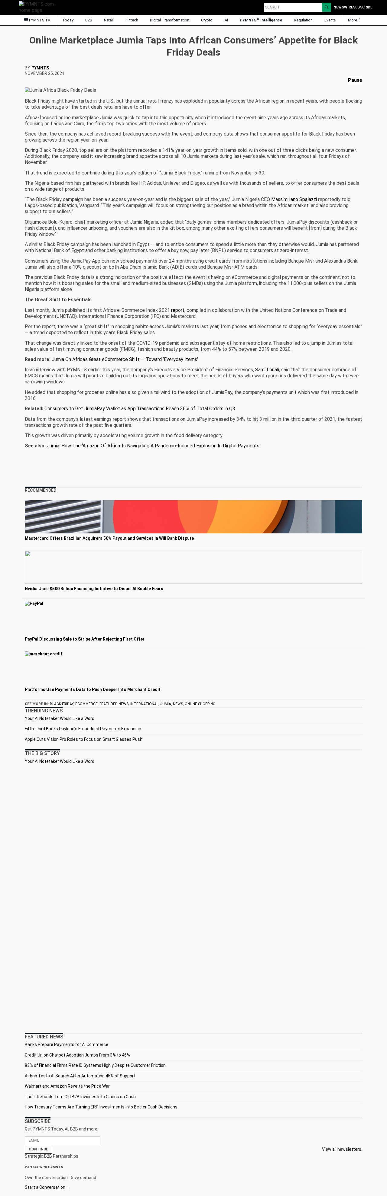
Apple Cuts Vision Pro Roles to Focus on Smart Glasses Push (83, 739)
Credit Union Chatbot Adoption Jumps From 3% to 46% (77, 1055)
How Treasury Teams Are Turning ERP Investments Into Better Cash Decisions (101, 1107)
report (177, 310)
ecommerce (86, 704)
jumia (165, 704)
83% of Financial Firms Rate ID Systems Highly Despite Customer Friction (95, 1065)
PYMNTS (40, 68)
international (144, 704)
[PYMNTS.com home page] (38, 7)
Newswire (343, 7)
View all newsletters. (342, 1149)
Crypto (207, 20)
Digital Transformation (169, 20)
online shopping (200, 704)
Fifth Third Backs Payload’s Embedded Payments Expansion (83, 728)
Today (67, 20)
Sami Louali (267, 370)
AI (226, 20)
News (178, 704)
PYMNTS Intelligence (261, 19)
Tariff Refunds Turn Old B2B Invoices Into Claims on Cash (80, 1096)
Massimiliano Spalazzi (294, 199)
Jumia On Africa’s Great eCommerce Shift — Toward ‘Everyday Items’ (125, 359)
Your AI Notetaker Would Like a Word (59, 718)
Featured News (113, 704)
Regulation (303, 20)
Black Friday (61, 704)
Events (330, 20)
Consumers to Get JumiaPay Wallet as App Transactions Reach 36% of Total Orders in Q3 (139, 408)
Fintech (131, 20)
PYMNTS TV (39, 20)
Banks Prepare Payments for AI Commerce (66, 1044)
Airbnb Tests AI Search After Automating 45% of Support (80, 1075)
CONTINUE (38, 1149)
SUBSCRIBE (362, 7)
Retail (109, 20)
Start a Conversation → (47, 1187)
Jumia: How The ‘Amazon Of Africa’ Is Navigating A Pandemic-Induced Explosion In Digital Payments (153, 446)
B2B (88, 20)
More (353, 20)
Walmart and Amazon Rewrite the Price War (67, 1086)
